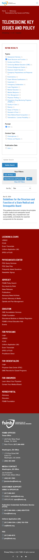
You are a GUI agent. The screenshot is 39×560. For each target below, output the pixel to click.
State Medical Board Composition (19, 115)
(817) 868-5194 (9, 522)
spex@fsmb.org (20, 499)
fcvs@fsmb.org (10, 513)
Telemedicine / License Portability (19, 117)
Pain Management (14, 95)
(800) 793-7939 (22, 522)
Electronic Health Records (16, 70)
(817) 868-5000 (9, 510)
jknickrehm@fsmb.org (12, 481)
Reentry (11, 107)
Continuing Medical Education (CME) (20, 65)
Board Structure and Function (18, 59)
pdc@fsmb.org (9, 538)
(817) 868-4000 (19, 444)
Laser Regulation (14, 87)
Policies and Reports (15, 139)
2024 (10, 148)
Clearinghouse (13, 136)
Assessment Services (15, 57)
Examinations (13, 77)
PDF (10, 127)
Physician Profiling (14, 97)
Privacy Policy (9, 552)
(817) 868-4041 (9, 493)
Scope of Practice (14, 110)
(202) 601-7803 (9, 478)
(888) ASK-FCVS (23, 510)
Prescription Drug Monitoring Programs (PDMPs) (19, 101)
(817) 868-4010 (9, 535)
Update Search (10, 165)
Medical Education (14, 90)
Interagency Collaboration (16, 84)
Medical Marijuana (14, 92)
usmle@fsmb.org (17, 496)
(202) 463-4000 (9, 461)
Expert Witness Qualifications (18, 79)
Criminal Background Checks (17, 67)
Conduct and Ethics (15, 62)
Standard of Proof (14, 112)
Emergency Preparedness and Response (20, 73)
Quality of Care (13, 104)
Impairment (12, 82)
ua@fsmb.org (9, 525)
